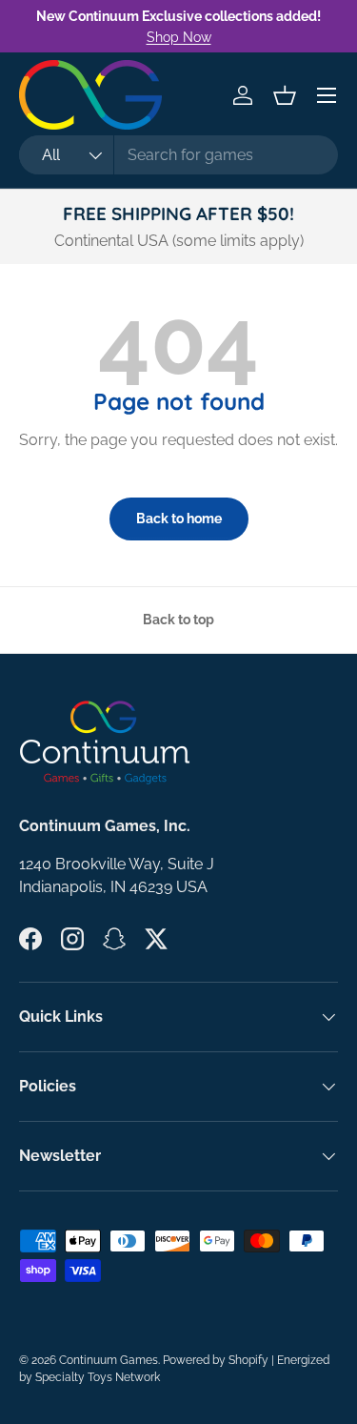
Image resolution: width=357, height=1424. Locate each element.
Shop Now (179, 37)
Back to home (179, 518)
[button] (285, 95)
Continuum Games (108, 1360)
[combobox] (178, 154)
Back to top (178, 619)
